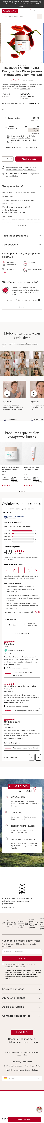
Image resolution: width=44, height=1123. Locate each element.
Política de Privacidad (13, 1066)
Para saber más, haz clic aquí (22, 509)
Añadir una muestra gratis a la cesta (21, 170)
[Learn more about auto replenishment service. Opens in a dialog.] (26, 127)
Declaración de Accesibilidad (26, 1070)
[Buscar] (39, 16)
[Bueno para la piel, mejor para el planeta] (13, 257)
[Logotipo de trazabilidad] (5, 290)
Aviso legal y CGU (32, 1066)
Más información (8, 907)
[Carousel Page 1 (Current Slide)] (18, 65)
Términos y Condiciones (22, 1062)
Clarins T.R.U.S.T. (19, 292)
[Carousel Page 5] (25, 65)
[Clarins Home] (10, 11)
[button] (22, 186)
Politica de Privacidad (14, 967)
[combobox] (22, 147)
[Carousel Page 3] (22, 491)
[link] (27, 96)
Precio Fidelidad (27, 96)
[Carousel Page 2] (20, 65)
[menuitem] (29, 11)
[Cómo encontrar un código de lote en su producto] (38, 300)
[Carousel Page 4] (23, 65)
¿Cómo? (11, 203)
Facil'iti (9, 1070)
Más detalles (25, 89)
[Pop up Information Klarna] (38, 103)
